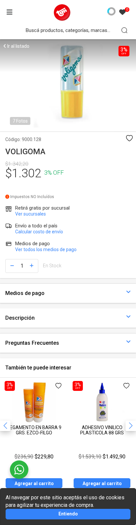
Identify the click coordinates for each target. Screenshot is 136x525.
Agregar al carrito (34, 483)
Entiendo (68, 513)
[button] (130, 426)
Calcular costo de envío (39, 231)
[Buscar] (124, 30)
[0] (122, 13)
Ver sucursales (30, 214)
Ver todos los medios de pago (46, 249)
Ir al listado (17, 46)
